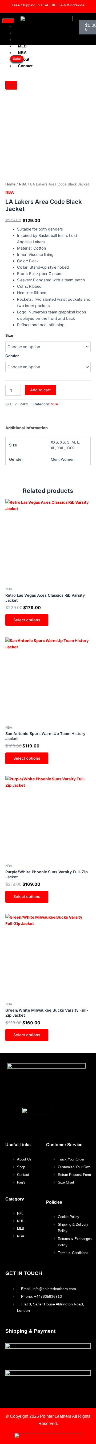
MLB (22, 46)
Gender (12, 355)
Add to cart (40, 390)
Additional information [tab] (26, 428)
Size (9, 335)
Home (10, 184)
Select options (26, 620)
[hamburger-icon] (8, 21)
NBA (23, 184)
